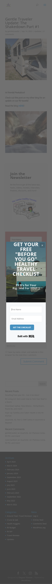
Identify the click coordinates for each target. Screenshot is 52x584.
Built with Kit (26, 336)
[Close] (42, 245)
